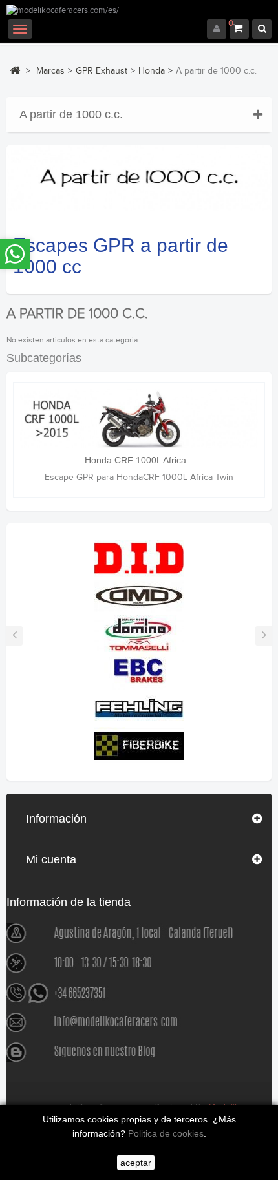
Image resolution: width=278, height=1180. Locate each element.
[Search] (262, 29)
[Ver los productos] (139, 558)
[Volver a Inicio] (15, 70)
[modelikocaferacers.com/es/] (139, 12)
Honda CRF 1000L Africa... (139, 460)
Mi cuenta (51, 859)
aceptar (135, 1162)
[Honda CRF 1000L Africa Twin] (139, 418)
